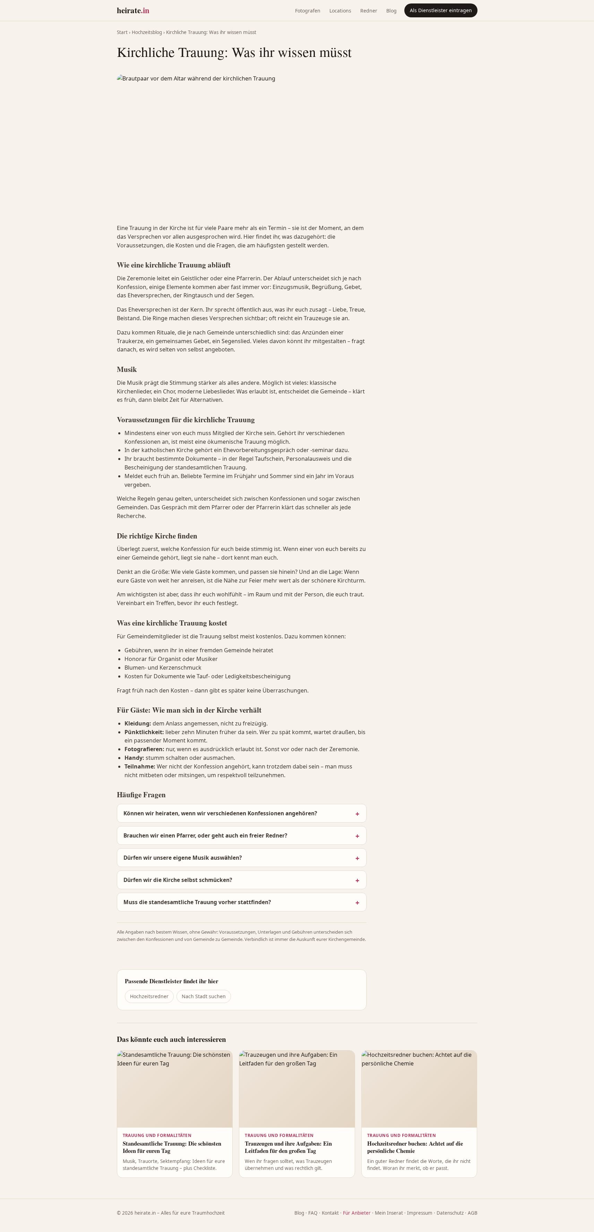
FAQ (313, 1213)
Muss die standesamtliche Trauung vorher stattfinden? (197, 902)
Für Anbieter (357, 1213)
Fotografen (307, 10)
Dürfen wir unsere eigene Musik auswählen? (182, 857)
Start (122, 32)
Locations (340, 10)
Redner (368, 10)
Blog (391, 10)
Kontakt (330, 1213)
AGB (472, 1213)
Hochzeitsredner (149, 996)
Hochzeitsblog (147, 32)
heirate (133, 10)
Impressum (419, 1213)
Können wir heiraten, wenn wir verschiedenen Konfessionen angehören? (220, 813)
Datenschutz (450, 1213)
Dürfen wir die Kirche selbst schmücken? (177, 880)
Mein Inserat (389, 1213)
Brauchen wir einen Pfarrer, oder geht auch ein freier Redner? (205, 835)
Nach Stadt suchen (204, 996)
